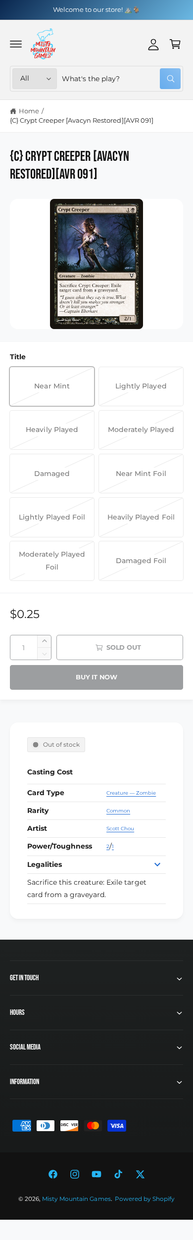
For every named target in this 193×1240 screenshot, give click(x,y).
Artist (37, 828)
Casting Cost (50, 771)
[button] (16, 44)
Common (118, 811)
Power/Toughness (59, 846)
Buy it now (96, 677)
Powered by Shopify (145, 1198)
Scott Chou (120, 828)
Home (29, 111)
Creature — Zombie (131, 793)
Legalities (44, 864)
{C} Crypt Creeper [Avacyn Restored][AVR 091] (81, 120)
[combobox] (121, 79)
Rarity (37, 810)
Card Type (45, 792)
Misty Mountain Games (76, 1198)
